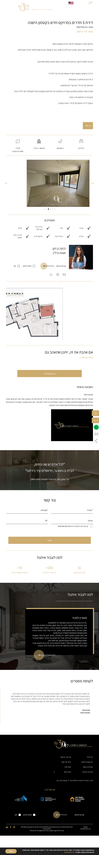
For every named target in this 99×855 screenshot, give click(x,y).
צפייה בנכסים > (86, 357)
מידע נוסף (67, 772)
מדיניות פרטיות (87, 772)
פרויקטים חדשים (87, 762)
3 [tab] (50, 209)
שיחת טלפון (27, 266)
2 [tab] (52, 209)
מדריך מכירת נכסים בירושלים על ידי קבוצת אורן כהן (75, 780)
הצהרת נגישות (88, 767)
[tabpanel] (49, 183)
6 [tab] (44, 209)
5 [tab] (46, 209)
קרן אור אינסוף (65, 757)
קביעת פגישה (61, 266)
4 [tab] (48, 209)
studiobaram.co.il (85, 829)
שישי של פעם (66, 762)
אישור (11, 851)
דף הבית (90, 757)
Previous (6, 183)
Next (92, 183)
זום (15, 266)
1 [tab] (54, 209)
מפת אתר (67, 767)
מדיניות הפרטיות (64, 526)
